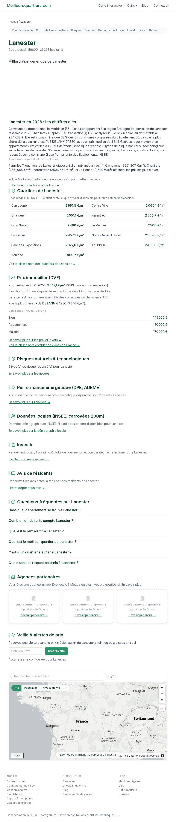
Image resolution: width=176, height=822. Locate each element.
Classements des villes (77, 794)
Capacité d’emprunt (19, 798)
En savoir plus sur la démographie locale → (39, 430)
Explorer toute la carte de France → (37, 185)
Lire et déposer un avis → (27, 488)
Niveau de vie (51, 687)
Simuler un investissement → (29, 459)
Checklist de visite (74, 785)
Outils (132, 5)
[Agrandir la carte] (112, 676)
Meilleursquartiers (29, 5)
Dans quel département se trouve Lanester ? (44, 510)
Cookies (123, 794)
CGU (121, 785)
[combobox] (59, 676)
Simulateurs (14, 794)
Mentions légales (129, 781)
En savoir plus (131, 584)
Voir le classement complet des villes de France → (44, 345)
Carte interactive (110, 5)
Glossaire (69, 781)
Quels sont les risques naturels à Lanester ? (43, 563)
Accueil (13, 21)
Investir (132, 30)
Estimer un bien (16, 781)
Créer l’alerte (56, 651)
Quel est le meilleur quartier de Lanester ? (42, 541)
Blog (145, 5)
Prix (38, 30)
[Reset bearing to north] (162, 700)
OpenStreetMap (150, 755)
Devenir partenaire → (34, 615)
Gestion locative (17, 789)
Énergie (90, 30)
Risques (76, 30)
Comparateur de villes (21, 785)
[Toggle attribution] (162, 755)
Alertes (153, 30)
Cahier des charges (19, 802)
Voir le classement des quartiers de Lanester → (42, 264)
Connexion (161, 5)
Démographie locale (111, 30)
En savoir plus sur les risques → (31, 373)
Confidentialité (127, 789)
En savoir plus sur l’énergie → (29, 402)
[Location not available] (162, 708)
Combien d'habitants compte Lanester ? (41, 520)
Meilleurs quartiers (56, 30)
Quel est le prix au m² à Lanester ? (36, 531)
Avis (142, 30)
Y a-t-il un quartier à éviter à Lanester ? (40, 552)
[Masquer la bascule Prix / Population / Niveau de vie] (66, 688)
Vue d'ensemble (22, 30)
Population (31, 687)
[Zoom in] (162, 687)
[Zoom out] (162, 694)
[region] (88, 721)
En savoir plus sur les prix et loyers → (35, 340)
